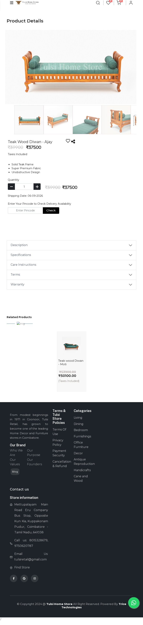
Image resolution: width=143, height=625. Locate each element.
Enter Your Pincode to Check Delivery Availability (39, 203)
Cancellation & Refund (61, 464)
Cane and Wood (81, 478)
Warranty (17, 284)
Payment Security (59, 453)
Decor (78, 453)
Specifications (21, 255)
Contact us (19, 489)
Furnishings (82, 436)
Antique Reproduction (82, 462)
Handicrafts (82, 470)
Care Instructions (23, 264)
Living (78, 417)
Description (19, 245)
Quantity (13, 179)
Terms (15, 274)
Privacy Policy (58, 442)
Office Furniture (81, 445)
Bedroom (81, 430)
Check (51, 210)
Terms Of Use (59, 432)
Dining (78, 424)
